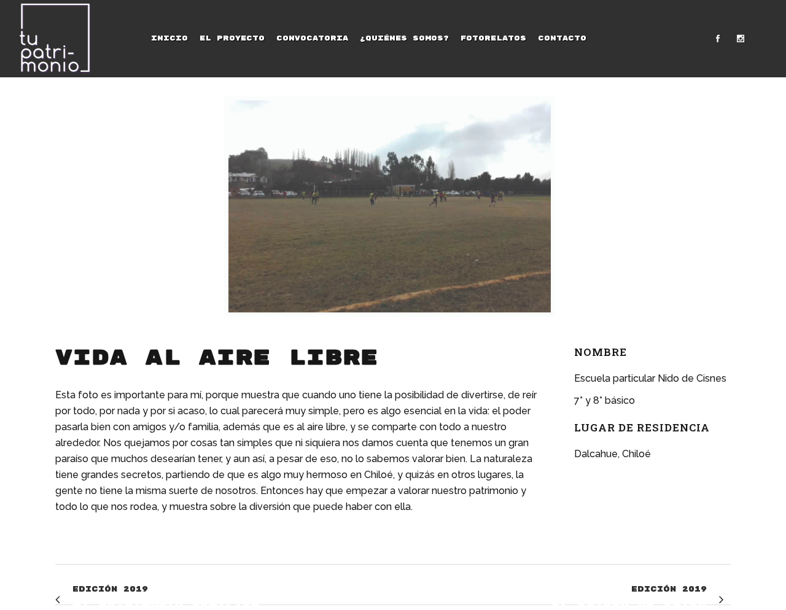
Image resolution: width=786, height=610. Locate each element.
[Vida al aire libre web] (389, 206)
